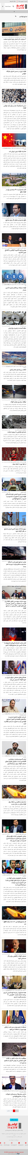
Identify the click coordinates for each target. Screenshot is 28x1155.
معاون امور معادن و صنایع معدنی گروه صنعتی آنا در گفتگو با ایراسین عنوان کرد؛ (15, 1091)
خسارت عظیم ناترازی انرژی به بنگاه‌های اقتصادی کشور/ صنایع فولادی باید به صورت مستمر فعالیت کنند (15, 720)
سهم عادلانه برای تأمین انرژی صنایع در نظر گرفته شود (15, 530)
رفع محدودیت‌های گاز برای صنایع (16, 220)
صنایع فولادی (23, 17)
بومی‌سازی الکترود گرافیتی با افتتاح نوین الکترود (15, 251)
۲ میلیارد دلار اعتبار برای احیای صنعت (15, 39)
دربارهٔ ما (17, 1140)
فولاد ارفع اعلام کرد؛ (22, 187)
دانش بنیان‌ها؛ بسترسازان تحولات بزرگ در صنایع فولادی (16, 1095)
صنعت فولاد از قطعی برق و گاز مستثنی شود (17, 957)
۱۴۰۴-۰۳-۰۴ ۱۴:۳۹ (5, 492)
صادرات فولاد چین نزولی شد (17, 151)
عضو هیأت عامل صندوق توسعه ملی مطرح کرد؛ (17, 37)
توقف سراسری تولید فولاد (18, 402)
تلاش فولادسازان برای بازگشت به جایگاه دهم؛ (18, 69)
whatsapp (7, 1145)
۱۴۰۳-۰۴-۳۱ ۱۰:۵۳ (5, 990)
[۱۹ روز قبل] (14, 29)
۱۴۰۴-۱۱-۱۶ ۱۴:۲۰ (5, 248)
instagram (14, 1145)
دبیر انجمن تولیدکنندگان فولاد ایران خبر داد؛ (17, 799)
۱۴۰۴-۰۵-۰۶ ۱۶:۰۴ (5, 400)
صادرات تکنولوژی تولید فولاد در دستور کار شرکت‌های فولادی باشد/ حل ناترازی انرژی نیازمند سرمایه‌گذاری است (15, 881)
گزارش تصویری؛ (23, 492)
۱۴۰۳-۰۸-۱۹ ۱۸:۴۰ (5, 954)
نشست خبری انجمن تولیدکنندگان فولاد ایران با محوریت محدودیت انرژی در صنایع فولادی (16, 496)
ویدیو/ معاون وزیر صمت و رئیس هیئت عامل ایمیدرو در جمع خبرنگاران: (15, 875)
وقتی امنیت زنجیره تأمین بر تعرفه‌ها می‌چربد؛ (17, 103)
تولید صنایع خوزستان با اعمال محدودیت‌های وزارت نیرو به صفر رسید (16, 564)
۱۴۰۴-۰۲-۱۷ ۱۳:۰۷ (5, 642)
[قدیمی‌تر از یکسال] (14, 358)
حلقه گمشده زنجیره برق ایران (17, 328)
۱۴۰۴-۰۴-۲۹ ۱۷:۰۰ (5, 462)
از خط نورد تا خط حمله (19, 464)
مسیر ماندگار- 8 (23, 326)
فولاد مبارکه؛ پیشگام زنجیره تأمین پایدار (16, 289)
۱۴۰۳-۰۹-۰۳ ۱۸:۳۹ (5, 875)
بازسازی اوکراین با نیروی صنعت (16, 432)
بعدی (8, 1111)
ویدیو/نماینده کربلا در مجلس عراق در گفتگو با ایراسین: (16, 675)
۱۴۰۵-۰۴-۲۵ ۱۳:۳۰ (5, 148)
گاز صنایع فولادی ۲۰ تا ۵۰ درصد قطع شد (15, 923)
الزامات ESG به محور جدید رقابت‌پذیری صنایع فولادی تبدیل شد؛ (15, 285)
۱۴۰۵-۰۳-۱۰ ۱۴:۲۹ (5, 188)
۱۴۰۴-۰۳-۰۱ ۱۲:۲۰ (5, 527)
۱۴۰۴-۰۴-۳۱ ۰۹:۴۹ (5, 430)
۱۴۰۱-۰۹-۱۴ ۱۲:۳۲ (5, 1091)
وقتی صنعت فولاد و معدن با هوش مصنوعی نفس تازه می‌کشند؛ (16, 367)
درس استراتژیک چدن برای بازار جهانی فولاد (15, 107)
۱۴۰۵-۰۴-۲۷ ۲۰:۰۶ (5, 104)
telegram (21, 1145)
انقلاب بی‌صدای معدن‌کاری (18, 370)
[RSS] (15, 16)
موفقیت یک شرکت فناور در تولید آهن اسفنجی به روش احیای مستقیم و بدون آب (15, 1060)
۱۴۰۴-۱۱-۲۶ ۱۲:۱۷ (5, 218)
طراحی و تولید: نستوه (12, 1153)
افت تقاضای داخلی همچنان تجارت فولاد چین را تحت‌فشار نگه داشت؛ (15, 149)
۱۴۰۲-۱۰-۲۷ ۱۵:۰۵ (5, 1025)
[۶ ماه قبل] (14, 210)
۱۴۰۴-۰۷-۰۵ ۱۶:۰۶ (5, 326)
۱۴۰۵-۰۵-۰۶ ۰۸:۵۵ (5, 69)
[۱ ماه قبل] (14, 61)
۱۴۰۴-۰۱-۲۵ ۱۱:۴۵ (5, 800)
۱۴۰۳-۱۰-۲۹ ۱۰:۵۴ (5, 834)
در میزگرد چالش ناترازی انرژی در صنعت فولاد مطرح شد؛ (16, 990)
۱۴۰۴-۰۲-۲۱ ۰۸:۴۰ (5, 601)
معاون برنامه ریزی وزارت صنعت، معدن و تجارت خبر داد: (16, 218)
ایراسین (21, 6)
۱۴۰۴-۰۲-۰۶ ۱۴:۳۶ (5, 756)
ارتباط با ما (11, 1140)
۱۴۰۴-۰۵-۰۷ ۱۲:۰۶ (5, 366)
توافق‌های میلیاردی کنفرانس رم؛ (20, 430)
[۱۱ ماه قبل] (14, 318)
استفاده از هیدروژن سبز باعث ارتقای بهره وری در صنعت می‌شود (15, 1028)
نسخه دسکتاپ (14, 1120)
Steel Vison (8, 6)
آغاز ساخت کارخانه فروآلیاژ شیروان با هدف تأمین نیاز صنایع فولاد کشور (15, 644)
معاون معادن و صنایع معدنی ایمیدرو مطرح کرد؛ (17, 248)
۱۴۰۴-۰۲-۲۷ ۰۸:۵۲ (5, 561)
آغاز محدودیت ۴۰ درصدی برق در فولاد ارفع (16, 191)
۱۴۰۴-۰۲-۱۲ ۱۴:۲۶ (5, 675)
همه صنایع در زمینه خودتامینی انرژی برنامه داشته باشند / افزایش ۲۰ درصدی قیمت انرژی (14, 995)
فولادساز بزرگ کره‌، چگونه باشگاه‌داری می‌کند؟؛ (18, 462)
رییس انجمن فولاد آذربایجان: (21, 834)
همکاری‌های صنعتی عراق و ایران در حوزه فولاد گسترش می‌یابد (15, 678)
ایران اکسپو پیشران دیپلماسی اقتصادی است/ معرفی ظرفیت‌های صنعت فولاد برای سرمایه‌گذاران (15, 761)
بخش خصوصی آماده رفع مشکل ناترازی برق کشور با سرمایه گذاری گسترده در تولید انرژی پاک (16, 838)
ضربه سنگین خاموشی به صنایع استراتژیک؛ (18, 400)
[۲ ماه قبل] (14, 179)
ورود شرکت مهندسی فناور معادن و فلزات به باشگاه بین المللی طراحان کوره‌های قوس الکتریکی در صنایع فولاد (15, 604)
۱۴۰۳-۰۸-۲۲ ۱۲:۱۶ (5, 921)
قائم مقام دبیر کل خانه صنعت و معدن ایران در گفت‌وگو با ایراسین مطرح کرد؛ (15, 714)
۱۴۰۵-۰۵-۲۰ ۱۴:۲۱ (5, 37)
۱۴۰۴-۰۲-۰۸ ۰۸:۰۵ (5, 714)
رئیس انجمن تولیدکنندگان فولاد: (20, 954)
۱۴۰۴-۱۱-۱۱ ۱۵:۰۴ (5, 284)
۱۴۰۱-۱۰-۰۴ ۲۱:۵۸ (5, 1057)
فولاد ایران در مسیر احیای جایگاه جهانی (16, 72)
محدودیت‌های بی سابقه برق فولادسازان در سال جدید (17, 803)
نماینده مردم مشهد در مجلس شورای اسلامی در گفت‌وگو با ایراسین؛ (15, 756)
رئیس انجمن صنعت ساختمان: (20, 527)
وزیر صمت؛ (24, 1025)
